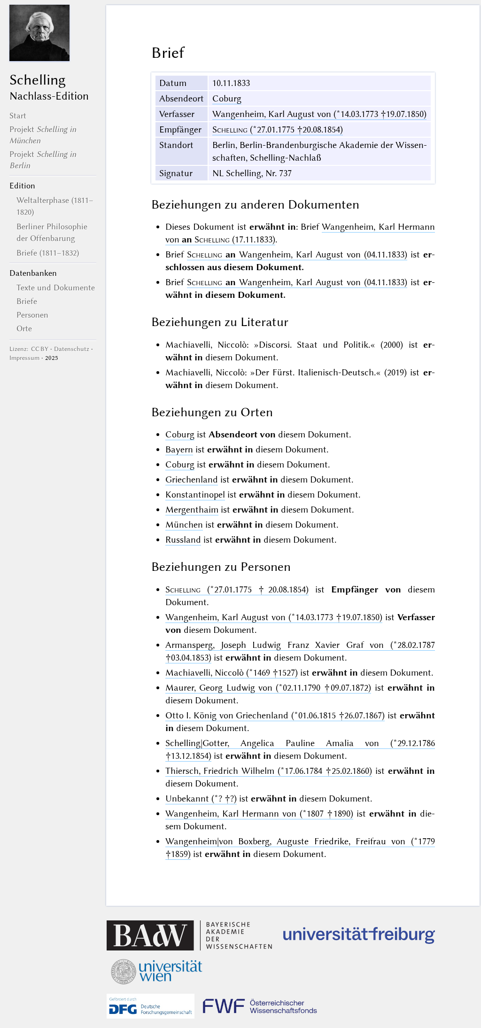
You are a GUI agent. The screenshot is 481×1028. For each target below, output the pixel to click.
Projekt (42, 135)
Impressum (24, 358)
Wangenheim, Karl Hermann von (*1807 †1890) (259, 813)
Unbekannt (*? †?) (201, 798)
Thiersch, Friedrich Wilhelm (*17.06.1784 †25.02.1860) (268, 770)
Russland (183, 539)
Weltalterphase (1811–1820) (54, 205)
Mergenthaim (191, 509)
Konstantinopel (195, 494)
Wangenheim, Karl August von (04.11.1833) (297, 254)
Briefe (26, 301)
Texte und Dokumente (55, 287)
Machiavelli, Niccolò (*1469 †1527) (231, 672)
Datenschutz (71, 349)
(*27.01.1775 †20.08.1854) (277, 129)
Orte (24, 328)
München (184, 524)
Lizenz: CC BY (28, 349)
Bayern (179, 449)
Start (17, 115)
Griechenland (191, 479)
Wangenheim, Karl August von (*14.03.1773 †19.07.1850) (319, 114)
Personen (32, 314)
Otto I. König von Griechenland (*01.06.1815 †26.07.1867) (275, 715)
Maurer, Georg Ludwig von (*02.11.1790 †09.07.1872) (268, 687)
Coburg (226, 98)
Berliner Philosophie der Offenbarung (51, 232)
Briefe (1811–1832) (47, 252)
